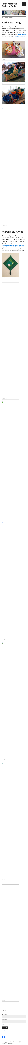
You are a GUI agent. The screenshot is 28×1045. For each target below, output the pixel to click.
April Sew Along (11, 22)
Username (4, 1014)
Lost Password (6, 1031)
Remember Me (6, 1024)
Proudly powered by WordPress (10, 1042)
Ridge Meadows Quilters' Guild (9, 4)
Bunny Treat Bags (19, 36)
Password (4, 1019)
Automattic (11, 1043)
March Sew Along (12, 231)
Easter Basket (22, 34)
